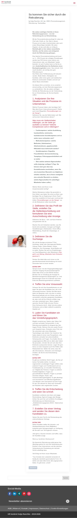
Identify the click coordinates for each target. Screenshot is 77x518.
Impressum (33, 508)
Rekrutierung (33, 23)
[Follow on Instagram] (29, 494)
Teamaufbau (42, 23)
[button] (4, 513)
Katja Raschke (35, 21)
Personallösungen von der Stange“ (48, 200)
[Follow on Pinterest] (24, 494)
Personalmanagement (58, 21)
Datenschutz (45, 508)
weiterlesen (33, 467)
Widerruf (16, 508)
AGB (9, 508)
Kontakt (24, 508)
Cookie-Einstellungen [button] (59, 508)
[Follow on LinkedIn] (15, 494)
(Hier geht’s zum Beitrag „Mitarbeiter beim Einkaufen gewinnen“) (47, 254)
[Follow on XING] (19, 494)
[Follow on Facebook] (10, 494)
